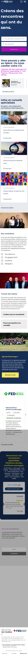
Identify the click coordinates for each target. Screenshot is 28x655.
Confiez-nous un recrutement (13, 314)
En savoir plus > (7, 138)
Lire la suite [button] (8, 506)
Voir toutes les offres (8, 91)
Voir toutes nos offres (7, 444)
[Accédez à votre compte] (21, 1)
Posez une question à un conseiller (12, 324)
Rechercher (14, 49)
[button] (25, 503)
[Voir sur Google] (20, 509)
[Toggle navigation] (25, 1)
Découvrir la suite (10, 375)
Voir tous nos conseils (7, 207)
